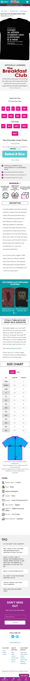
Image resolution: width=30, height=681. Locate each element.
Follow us (15, 633)
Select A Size (15, 154)
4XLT (15, 133)
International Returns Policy (12, 348)
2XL (24, 109)
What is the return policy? (13, 571)
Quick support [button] (24, 675)
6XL (24, 116)
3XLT (24, 126)
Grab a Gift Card (15, 643)
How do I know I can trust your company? (13, 583)
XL (18, 109)
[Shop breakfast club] (15, 77)
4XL (11, 116)
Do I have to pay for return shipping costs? (13, 577)
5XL (17, 116)
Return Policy (23, 660)
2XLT (17, 126)
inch (12, 372)
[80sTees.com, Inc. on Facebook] (13, 636)
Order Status (23, 654)
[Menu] (2, 2)
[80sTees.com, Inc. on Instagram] (17, 636)
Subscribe (15, 622)
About (13, 654)
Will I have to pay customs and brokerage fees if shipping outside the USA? (13, 550)
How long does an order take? (12, 590)
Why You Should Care (14, 88)
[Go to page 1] (13, 312)
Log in (4, 650)
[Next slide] (27, 300)
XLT (9, 126)
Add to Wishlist (15, 160)
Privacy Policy (14, 658)
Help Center (23, 652)
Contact (13, 656)
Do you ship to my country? (13, 544)
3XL (4, 116)
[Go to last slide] (3, 300)
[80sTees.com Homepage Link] (15, 3)
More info (22, 344)
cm (18, 372)
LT (3, 126)
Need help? (15, 473)
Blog (12, 652)
